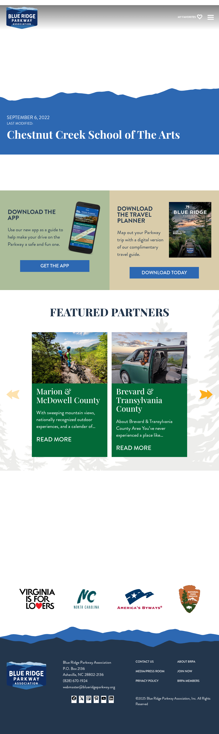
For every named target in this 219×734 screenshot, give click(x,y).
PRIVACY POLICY (147, 681)
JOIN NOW (184, 671)
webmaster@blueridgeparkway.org (89, 687)
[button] (206, 394)
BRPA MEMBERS (188, 681)
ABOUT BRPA (186, 661)
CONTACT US (145, 661)
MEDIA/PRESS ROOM (150, 671)
